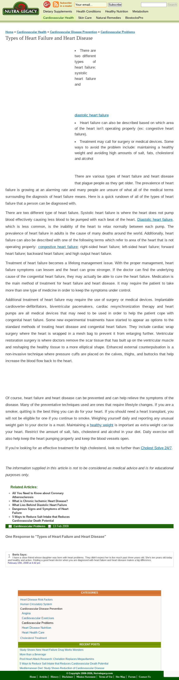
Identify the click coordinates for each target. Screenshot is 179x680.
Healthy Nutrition (116, 11)
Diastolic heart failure (155, 219)
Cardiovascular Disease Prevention (73, 32)
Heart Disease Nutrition (36, 627)
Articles (43, 676)
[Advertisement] (38, 110)
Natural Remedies (108, 17)
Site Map (120, 676)
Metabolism (140, 11)
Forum (132, 676)
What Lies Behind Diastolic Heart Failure (39, 505)
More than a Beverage (33, 654)
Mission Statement (86, 676)
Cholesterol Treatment (33, 638)
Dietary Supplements (57, 11)
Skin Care (85, 17)
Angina (26, 613)
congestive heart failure (57, 247)
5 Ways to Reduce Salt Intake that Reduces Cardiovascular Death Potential (64, 663)
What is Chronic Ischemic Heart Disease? (40, 501)
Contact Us (145, 676)
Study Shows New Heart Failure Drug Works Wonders (51, 649)
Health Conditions (88, 11)
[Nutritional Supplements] (21, 8)
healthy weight (102, 425)
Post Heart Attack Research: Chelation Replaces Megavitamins (57, 659)
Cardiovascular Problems (118, 32)
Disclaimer (67, 676)
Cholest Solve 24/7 (156, 448)
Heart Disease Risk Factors (36, 599)
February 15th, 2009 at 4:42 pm (24, 563)
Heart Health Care (33, 632)
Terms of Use (105, 676)
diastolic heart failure (92, 115)
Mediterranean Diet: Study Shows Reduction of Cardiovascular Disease (62, 668)
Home (9, 32)
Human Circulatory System (36, 604)
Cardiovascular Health (58, 17)
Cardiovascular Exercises (38, 618)
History (55, 676)
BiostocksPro (134, 17)
